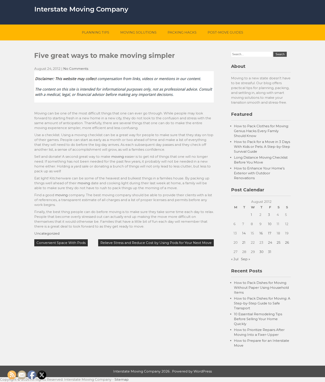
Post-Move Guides (225, 32)
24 (270, 242)
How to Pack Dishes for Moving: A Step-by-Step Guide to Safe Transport (262, 303)
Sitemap (122, 379)
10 (269, 224)
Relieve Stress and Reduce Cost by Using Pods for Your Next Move (156, 243)
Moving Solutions (138, 32)
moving (117, 156)
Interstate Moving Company (81, 9)
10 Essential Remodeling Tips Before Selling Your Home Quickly (258, 319)
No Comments (75, 69)
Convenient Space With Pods (61, 243)
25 (279, 242)
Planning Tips (95, 32)
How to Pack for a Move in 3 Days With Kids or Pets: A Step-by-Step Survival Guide (262, 147)
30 (261, 252)
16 (261, 233)
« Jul (234, 259)
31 (269, 252)
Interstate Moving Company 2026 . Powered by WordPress (162, 371)
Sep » (245, 259)
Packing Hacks (182, 32)
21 (243, 242)
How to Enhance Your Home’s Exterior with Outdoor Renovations (259, 173)
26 (287, 242)
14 (244, 233)
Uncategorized (46, 233)
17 (269, 233)
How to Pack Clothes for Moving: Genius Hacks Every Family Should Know (261, 131)
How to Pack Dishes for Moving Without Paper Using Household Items (261, 288)
